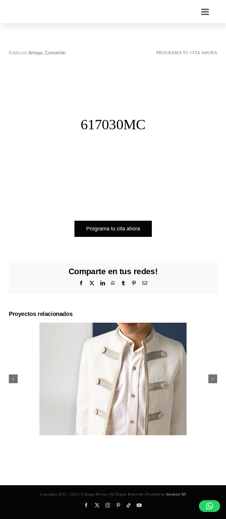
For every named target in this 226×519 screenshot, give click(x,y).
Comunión (55, 52)
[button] (209, 506)
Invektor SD (176, 494)
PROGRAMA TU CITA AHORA (186, 52)
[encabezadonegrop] (59, 6)
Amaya (35, 52)
